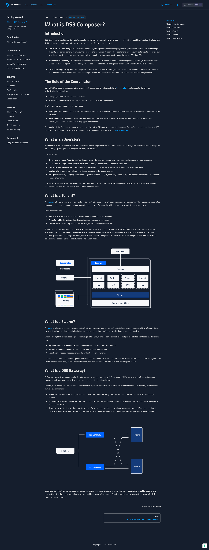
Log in (177, 4)
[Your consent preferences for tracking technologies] (204, 545)
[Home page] (47, 17)
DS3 (41, 4)
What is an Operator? (173, 27)
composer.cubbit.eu (120, 130)
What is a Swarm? (172, 34)
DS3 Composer (31, 4)
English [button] (167, 4)
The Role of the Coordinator (175, 24)
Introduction (170, 20)
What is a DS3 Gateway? (174, 38)
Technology (51, 4)
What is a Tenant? (172, 31)
